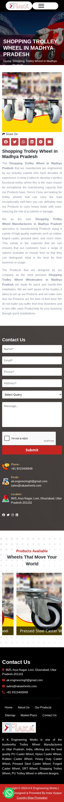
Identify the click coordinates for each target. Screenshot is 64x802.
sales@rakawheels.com (26, 485)
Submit (32, 450)
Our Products (43, 707)
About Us (24, 707)
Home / (7, 63)
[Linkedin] (17, 515)
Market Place (29, 715)
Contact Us (49, 715)
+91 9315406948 (22, 466)
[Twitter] (8, 515)
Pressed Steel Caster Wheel (32, 630)
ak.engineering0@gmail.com (29, 479)
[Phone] (6, 466)
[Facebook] (3, 515)
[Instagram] (12, 515)
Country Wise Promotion (32, 797)
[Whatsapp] (9, 793)
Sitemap (10, 715)
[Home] (19, 5)
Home (8, 707)
